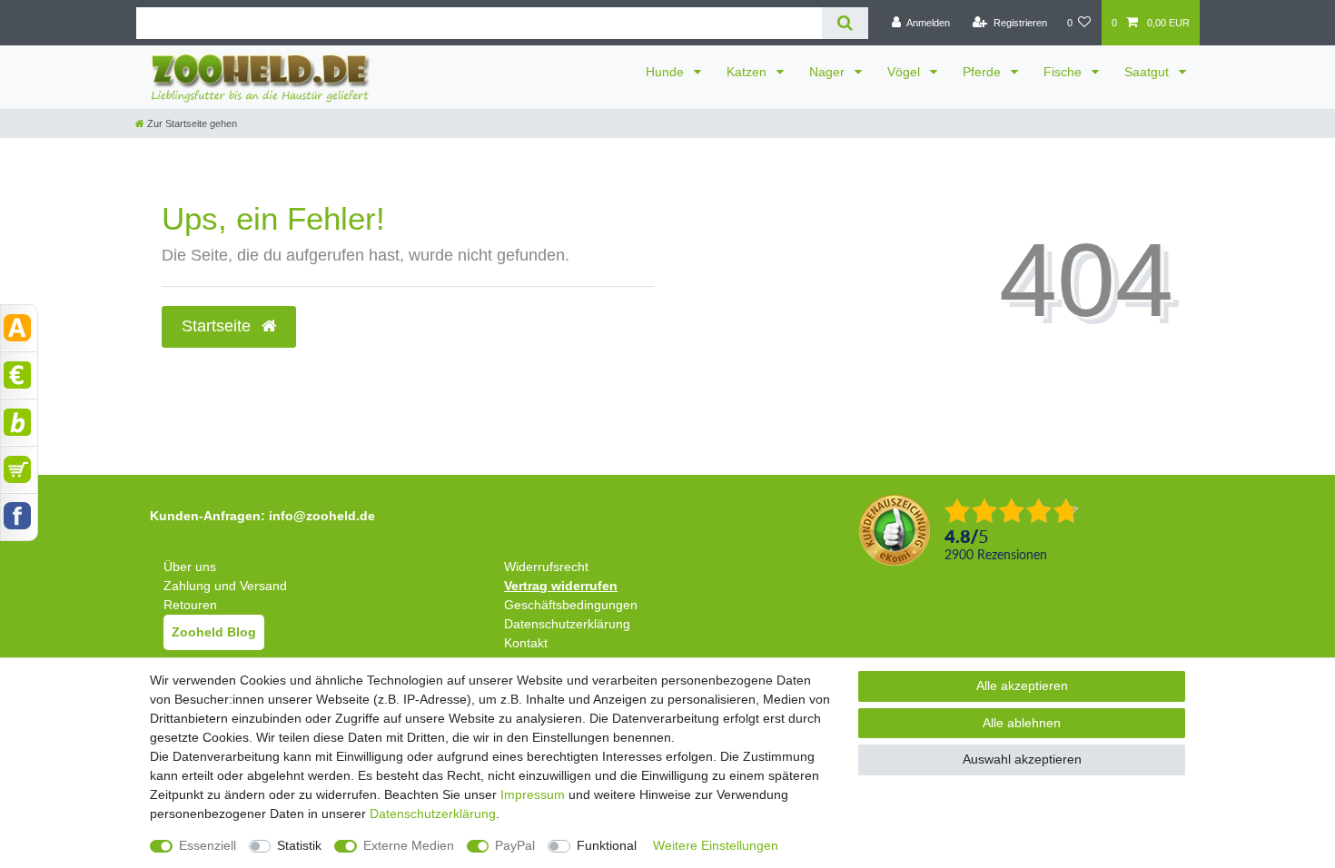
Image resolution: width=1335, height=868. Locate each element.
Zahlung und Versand (225, 585)
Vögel (905, 71)
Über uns (189, 566)
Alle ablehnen (1022, 722)
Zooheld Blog (214, 632)
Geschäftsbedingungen (571, 604)
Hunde (666, 71)
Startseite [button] (218, 326)
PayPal (515, 845)
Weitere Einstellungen (715, 845)
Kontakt (526, 643)
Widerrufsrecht (546, 566)
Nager (828, 71)
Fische (1064, 71)
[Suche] (845, 23)
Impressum (532, 794)
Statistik (299, 845)
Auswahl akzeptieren (1022, 759)
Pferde (983, 71)
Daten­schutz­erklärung (433, 813)
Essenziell (207, 845)
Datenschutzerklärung (567, 623)
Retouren (190, 604)
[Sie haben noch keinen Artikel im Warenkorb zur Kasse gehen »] (19, 469)
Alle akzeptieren (1022, 685)
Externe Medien (408, 845)
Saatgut (1148, 71)
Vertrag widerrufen (561, 585)
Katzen (748, 71)
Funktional (607, 845)
